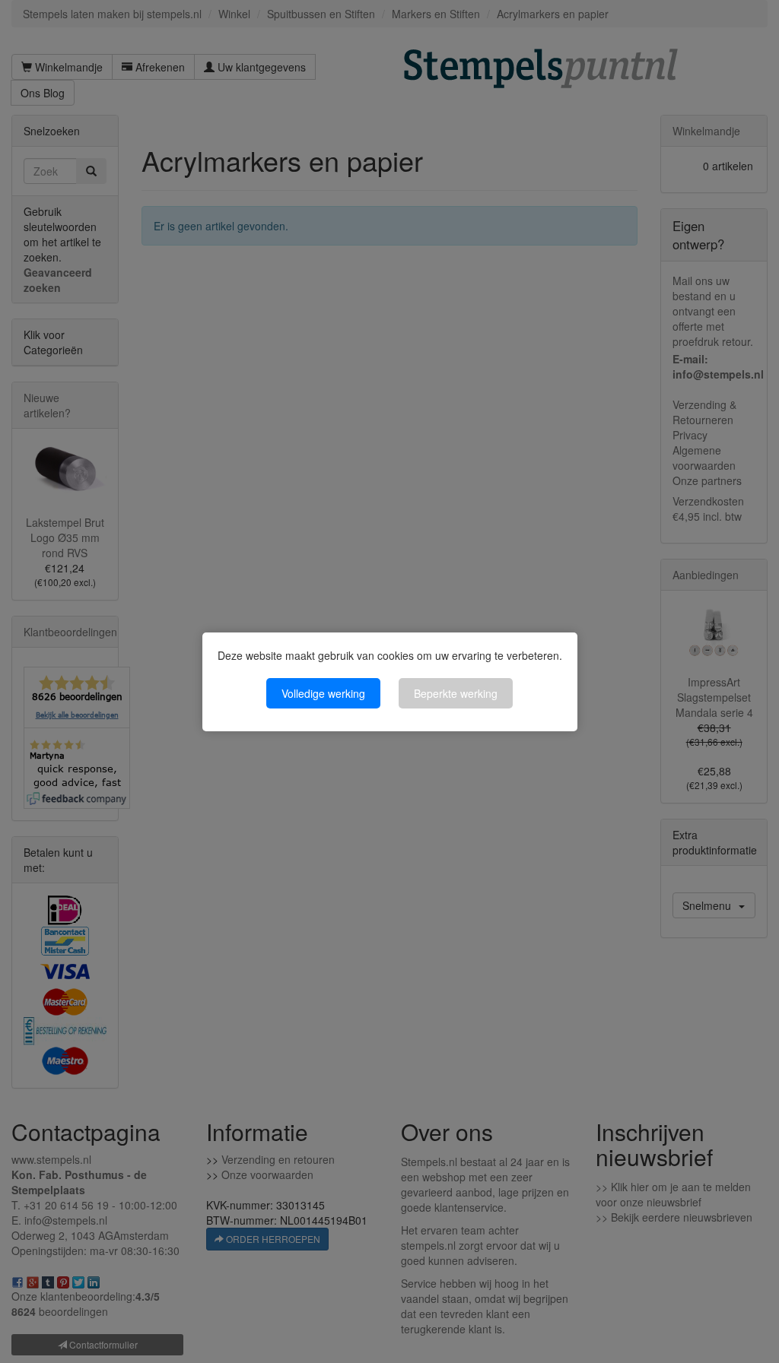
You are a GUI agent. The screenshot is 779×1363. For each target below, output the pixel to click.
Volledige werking (323, 693)
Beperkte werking (456, 693)
